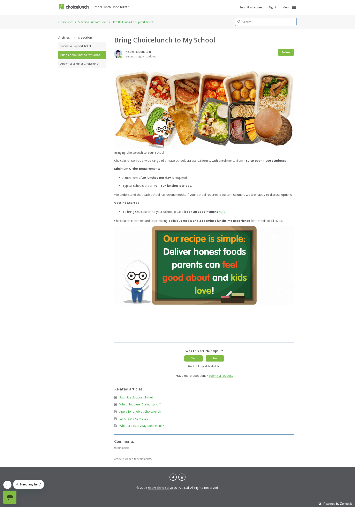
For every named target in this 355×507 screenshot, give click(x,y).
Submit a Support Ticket (92, 22)
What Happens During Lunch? (140, 404)
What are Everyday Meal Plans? (141, 425)
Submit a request (252, 7)
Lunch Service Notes (133, 418)
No (215, 358)
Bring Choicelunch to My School (80, 55)
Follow (286, 52)
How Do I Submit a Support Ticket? (133, 22)
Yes (193, 358)
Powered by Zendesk (337, 503)
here (222, 211)
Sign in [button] (273, 7)
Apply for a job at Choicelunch (79, 63)
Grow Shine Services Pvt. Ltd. (168, 487)
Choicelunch (66, 22)
